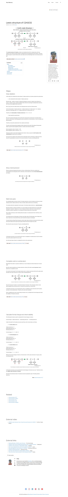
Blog (49, 2)
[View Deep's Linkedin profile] (15, 463)
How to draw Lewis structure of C (17, 150)
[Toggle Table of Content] (21, 63)
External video (9, 72)
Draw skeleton (10, 65)
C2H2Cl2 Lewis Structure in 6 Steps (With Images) (18, 445)
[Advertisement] (24, 14)
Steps (8, 64)
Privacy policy (39, 494)
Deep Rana (30, 461)
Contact (57, 2)
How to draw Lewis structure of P (17, 296)
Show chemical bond (11, 66)
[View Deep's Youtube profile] (15, 465)
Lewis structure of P (13, 399)
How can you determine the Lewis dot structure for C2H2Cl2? (20, 446)
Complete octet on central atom (13, 68)
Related (8, 71)
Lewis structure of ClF (13, 401)
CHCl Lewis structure (19, 59)
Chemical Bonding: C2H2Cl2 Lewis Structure (17, 443)
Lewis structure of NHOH (13, 402)
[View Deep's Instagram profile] (15, 461)
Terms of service (45, 494)
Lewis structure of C (39, 377)
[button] (60, 2)
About (53, 2)
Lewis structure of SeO (13, 398)
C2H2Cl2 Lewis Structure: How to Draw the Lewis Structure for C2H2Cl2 (22, 422)
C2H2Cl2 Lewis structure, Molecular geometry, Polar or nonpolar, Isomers (22, 444)
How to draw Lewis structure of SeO (18, 243)
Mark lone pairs (10, 67)
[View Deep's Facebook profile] (15, 458)
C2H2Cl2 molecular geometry (14, 449)
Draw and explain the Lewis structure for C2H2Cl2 (18, 448)
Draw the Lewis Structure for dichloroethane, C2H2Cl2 (19, 450)
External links (9, 73)
